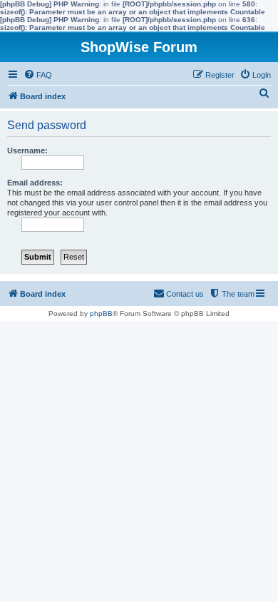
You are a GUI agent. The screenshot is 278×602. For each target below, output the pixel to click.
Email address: (35, 182)
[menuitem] (38, 74)
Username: (27, 150)
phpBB (101, 313)
